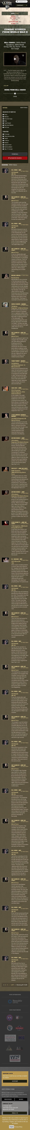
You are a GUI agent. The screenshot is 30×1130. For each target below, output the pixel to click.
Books (21, 1099)
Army (5, 114)
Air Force (6, 127)
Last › (12, 985)
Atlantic (6, 142)
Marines (6, 116)
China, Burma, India (9, 136)
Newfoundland (8, 147)
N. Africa (6, 140)
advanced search (16, 158)
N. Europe (6, 134)
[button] (15, 59)
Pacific (6, 138)
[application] (15, 59)
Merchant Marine (8, 125)
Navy (5, 121)
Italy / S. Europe (8, 149)
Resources (8, 1099)
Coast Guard (7, 123)
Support (15, 1081)
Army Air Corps (8, 119)
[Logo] (23, 55)
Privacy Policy (18, 1127)
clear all (15, 154)
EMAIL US (15, 1113)
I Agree (11, 1126)
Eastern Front (7, 144)
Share (5, 85)
